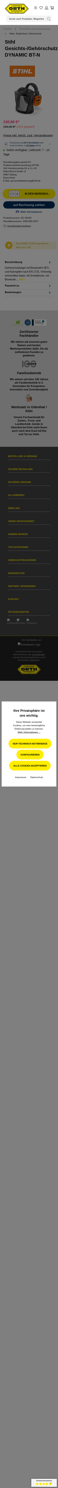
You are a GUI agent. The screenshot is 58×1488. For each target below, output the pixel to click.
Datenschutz (36, 777)
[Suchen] (49, 19)
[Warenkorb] (52, 8)
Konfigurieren (30, 754)
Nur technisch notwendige (30, 743)
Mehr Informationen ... (29, 732)
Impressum (21, 777)
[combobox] (26, 19)
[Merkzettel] (41, 8)
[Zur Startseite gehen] (12, 7)
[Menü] (35, 8)
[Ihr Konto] (46, 8)
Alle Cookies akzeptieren (30, 765)
